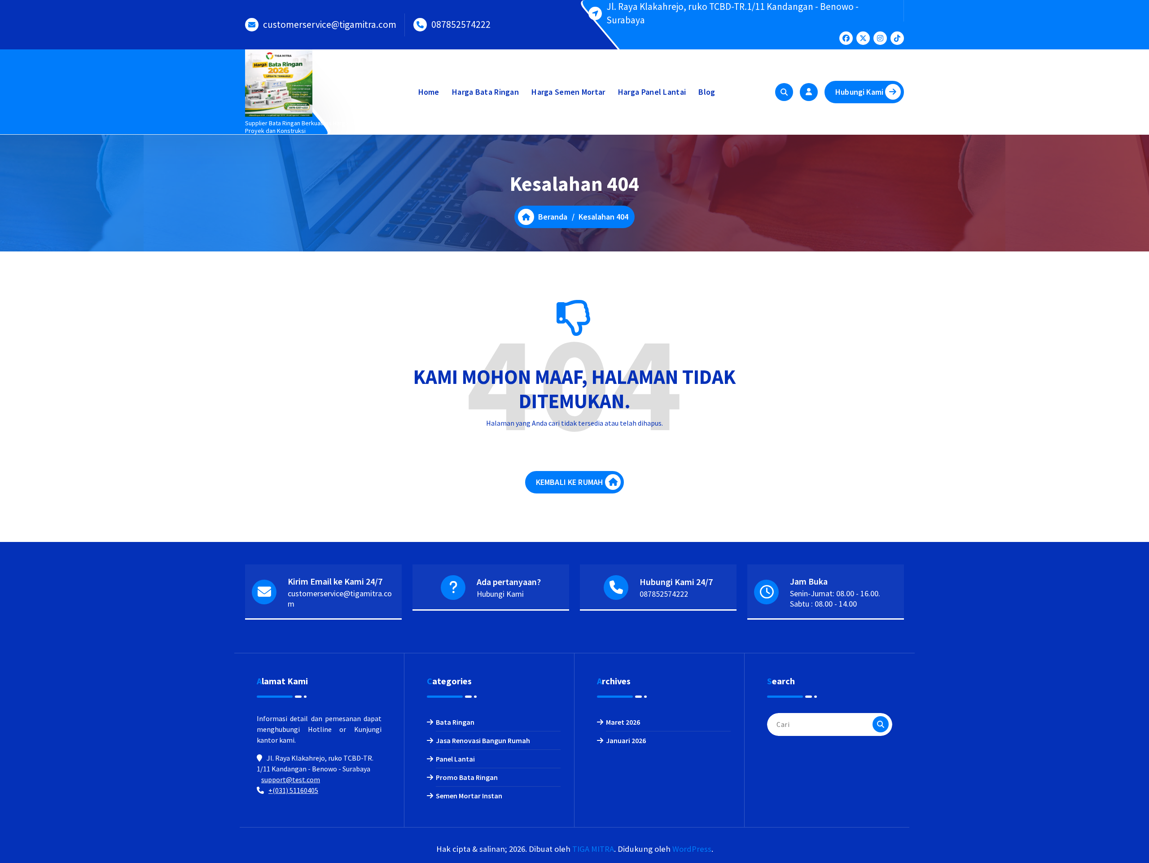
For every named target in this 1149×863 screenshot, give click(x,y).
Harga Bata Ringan (485, 92)
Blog (706, 92)
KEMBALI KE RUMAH (570, 482)
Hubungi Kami (859, 92)
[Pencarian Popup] (784, 92)
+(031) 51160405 (293, 790)
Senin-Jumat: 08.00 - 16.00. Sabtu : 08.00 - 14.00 (835, 598)
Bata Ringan (455, 722)
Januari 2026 (626, 740)
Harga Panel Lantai (652, 92)
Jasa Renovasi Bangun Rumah (483, 740)
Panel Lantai (455, 758)
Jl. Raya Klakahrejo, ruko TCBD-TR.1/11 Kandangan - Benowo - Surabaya (732, 13)
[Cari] (881, 724)
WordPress (691, 849)
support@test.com (290, 779)
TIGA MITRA (593, 849)
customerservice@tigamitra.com (329, 24)
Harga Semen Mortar (568, 92)
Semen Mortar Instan (469, 795)
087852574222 (461, 24)
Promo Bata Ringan (467, 777)
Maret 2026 (623, 722)
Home (428, 92)
